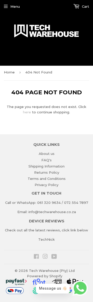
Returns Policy (46, 172)
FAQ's (46, 160)
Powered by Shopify (44, 276)
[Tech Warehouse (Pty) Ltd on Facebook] (36, 257)
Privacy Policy (46, 185)
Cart (85, 6)
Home (9, 72)
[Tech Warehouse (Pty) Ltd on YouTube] (54, 257)
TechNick (46, 239)
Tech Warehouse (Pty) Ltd (52, 271)
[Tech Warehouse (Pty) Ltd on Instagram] (45, 257)
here (27, 112)
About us (47, 154)
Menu (15, 6)
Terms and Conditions (47, 179)
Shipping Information (46, 166)
